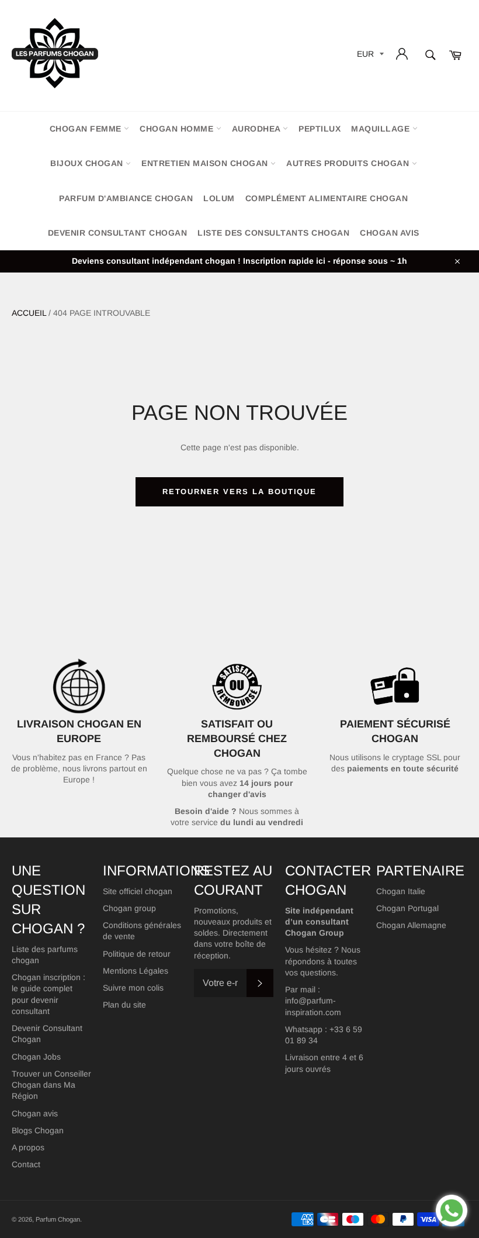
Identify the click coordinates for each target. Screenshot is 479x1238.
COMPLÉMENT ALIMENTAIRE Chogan (326, 198)
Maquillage (381, 128)
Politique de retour (137, 953)
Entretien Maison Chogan (205, 163)
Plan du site (124, 1004)
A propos (28, 1147)
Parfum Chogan (58, 1219)
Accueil (29, 313)
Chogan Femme (87, 128)
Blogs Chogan (38, 1130)
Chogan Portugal (407, 908)
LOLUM (219, 198)
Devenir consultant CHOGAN (118, 232)
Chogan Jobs (36, 1056)
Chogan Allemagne (411, 925)
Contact (26, 1164)
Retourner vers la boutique (239, 491)
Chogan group (129, 908)
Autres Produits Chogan (349, 163)
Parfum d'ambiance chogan (126, 198)
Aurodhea (257, 128)
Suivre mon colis (133, 987)
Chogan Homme (178, 128)
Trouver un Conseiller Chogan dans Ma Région (51, 1085)
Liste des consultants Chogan (273, 232)
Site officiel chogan (137, 891)
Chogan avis (389, 232)
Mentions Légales (135, 970)
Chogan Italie (400, 891)
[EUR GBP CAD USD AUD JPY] (369, 56)
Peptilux (319, 128)
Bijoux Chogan (88, 163)
